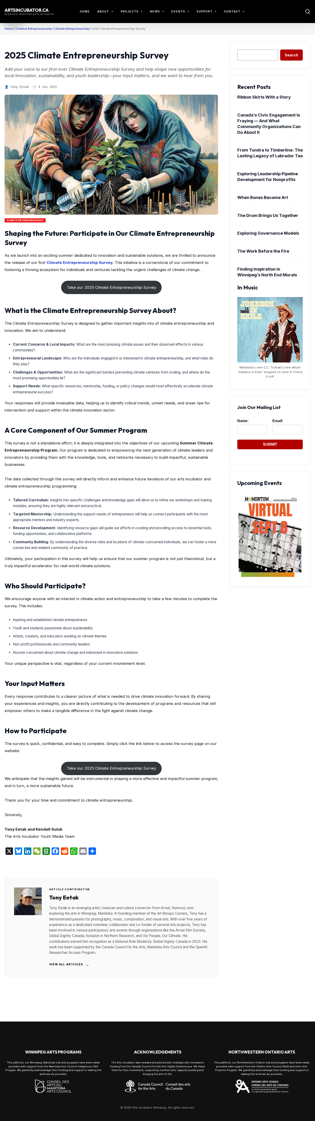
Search (291, 55)
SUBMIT (270, 444)
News (155, 11)
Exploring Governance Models (268, 233)
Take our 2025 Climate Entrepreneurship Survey (111, 287)
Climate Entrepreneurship (71, 28)
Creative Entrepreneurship (33, 28)
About (103, 11)
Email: (277, 421)
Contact (232, 11)
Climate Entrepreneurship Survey (80, 262)
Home (85, 11)
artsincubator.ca (27, 10)
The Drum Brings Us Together (267, 215)
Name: (243, 421)
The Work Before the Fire (263, 251)
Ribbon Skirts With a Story (264, 96)
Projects (130, 11)
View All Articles (69, 964)
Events (178, 11)
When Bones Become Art (262, 197)
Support (204, 11)
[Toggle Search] (307, 11)
